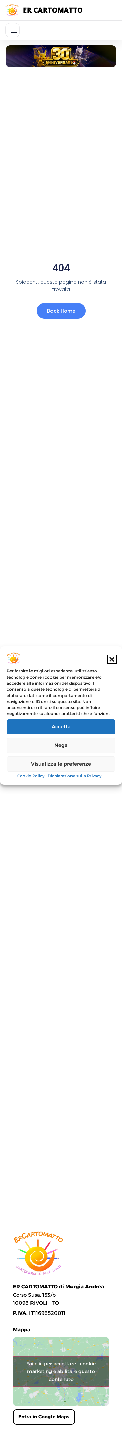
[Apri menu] (12, 30)
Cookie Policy (30, 775)
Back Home (61, 310)
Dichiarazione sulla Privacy (74, 775)
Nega (61, 745)
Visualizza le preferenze (61, 764)
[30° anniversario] (61, 56)
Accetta (61, 726)
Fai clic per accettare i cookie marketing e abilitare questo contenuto (61, 1371)
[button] (111, 659)
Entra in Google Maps (43, 1417)
